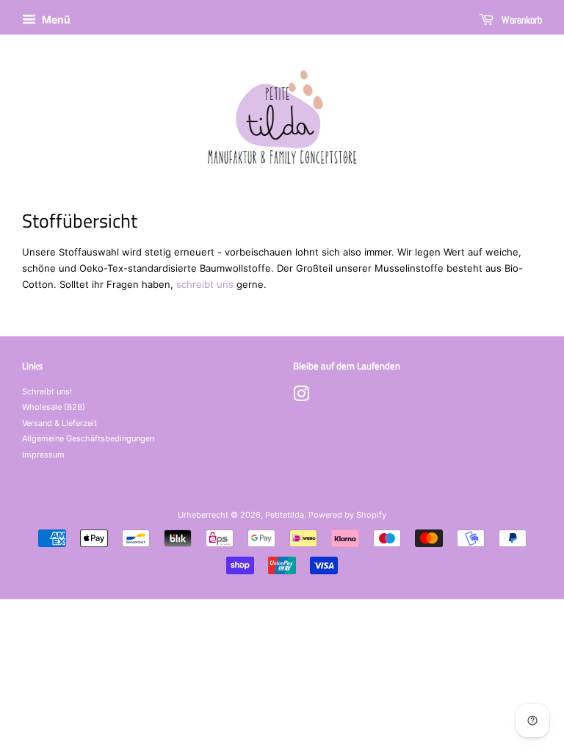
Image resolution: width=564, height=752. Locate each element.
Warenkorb (520, 19)
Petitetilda (284, 515)
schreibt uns (205, 284)
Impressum (43, 454)
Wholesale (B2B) (53, 407)
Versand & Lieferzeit (59, 423)
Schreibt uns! (47, 391)
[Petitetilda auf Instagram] (301, 397)
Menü (55, 19)
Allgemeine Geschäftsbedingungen (88, 438)
